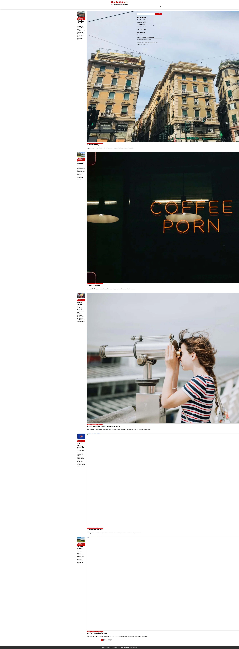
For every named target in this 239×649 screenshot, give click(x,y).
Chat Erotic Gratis (119, 2)
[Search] (161, 7)
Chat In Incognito (80, 303)
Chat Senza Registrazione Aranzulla (145, 37)
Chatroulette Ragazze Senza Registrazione (81, 18)
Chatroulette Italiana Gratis (144, 39)
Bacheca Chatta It (80, 163)
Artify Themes (133, 647)
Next (111, 640)
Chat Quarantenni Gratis (95, 530)
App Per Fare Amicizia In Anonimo (80, 447)
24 (108, 640)
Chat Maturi (140, 35)
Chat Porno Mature (93, 285)
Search (139, 12)
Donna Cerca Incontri (142, 44)
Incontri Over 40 (80, 547)
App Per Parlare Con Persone (97, 633)
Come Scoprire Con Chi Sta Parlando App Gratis (103, 426)
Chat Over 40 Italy (80, 22)
